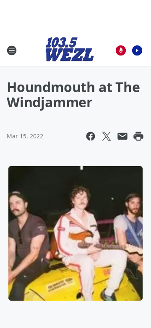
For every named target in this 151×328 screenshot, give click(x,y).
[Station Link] (69, 50)
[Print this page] (138, 136)
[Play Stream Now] (137, 50)
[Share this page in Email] (122, 136)
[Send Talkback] (121, 50)
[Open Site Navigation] (12, 50)
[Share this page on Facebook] (90, 136)
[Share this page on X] (106, 136)
